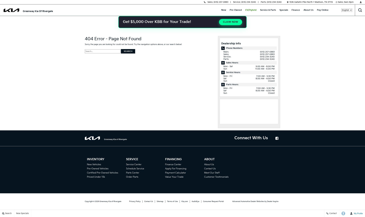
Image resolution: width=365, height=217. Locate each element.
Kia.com (185, 201)
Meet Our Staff (212, 172)
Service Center (133, 164)
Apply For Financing (175, 168)
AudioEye (195, 201)
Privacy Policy (135, 201)
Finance (296, 10)
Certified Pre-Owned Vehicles (102, 172)
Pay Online (322, 10)
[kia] (11, 10)
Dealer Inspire (272, 201)
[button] (360, 10)
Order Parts (132, 177)
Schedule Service (135, 168)
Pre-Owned (236, 10)
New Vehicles (94, 164)
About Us (308, 10)
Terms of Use (172, 201)
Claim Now (230, 22)
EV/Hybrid (250, 10)
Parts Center (132, 172)
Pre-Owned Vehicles (98, 168)
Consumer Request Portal (213, 201)
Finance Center (173, 164)
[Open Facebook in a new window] (277, 138)
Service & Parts (268, 10)
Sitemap (160, 201)
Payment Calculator (175, 172)
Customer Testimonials (216, 177)
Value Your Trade (174, 177)
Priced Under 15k (96, 177)
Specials (283, 10)
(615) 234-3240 (248, 2)
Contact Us (210, 168)
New (223, 10)
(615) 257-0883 (221, 2)
